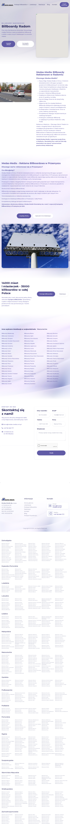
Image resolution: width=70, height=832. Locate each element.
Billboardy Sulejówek (30, 373)
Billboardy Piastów (29, 361)
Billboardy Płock (6, 363)
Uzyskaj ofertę (8, 44)
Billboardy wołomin (29, 378)
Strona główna (28, 503)
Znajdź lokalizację (64, 4)
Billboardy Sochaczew (53, 371)
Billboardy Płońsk (29, 363)
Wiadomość (41, 429)
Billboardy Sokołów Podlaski (10, 373)
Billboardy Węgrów (7, 378)
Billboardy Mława (6, 353)
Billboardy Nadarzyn (52, 353)
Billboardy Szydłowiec (53, 373)
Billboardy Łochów (7, 348)
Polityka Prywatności (30, 515)
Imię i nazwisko (42, 410)
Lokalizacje (33, 4)
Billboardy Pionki (51, 361)
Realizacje (42, 4)
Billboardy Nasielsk (7, 356)
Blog (48, 4)
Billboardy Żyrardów (29, 383)
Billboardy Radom (29, 368)
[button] (20, 4)
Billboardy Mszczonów (30, 353)
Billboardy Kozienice (7, 346)
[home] (7, 4)
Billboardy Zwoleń (7, 383)
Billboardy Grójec (29, 341)
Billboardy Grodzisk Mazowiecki (10, 341)
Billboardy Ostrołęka (52, 356)
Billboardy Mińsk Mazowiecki (55, 351)
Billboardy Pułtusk (52, 366)
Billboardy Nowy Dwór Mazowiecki (33, 356)
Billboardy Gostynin (52, 338)
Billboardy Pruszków (52, 363)
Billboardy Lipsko (51, 346)
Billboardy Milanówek (30, 351)
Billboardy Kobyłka (29, 343)
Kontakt (54, 4)
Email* (54, 410)
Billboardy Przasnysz (7, 366)
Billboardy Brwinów (52, 333)
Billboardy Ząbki (6, 381)
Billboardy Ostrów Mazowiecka (10, 358)
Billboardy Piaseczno (7, 361)
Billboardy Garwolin (52, 336)
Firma (54, 420)
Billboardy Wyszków (52, 378)
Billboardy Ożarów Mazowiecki (55, 358)
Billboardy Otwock (29, 358)
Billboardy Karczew (7, 343)
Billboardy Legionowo (30, 346)
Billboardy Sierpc (28, 371)
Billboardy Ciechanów (8, 336)
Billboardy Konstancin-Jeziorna (55, 343)
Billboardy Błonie (29, 333)
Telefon (39, 420)
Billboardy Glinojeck (7, 338)
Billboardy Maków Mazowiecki (55, 348)
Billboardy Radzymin (52, 368)
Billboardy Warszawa (53, 376)
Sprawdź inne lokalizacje (43, 216)
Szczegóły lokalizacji (25, 44)
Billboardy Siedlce (6, 371)
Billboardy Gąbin (28, 336)
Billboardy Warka (29, 376)
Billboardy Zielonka (29, 381)
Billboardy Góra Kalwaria (31, 338)
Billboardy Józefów (52, 341)
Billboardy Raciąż (6, 368)
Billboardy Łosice (29, 348)
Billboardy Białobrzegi (8, 333)
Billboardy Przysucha (30, 366)
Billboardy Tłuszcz (7, 376)
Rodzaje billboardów (20, 4)
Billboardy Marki (6, 351)
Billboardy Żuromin (52, 381)
